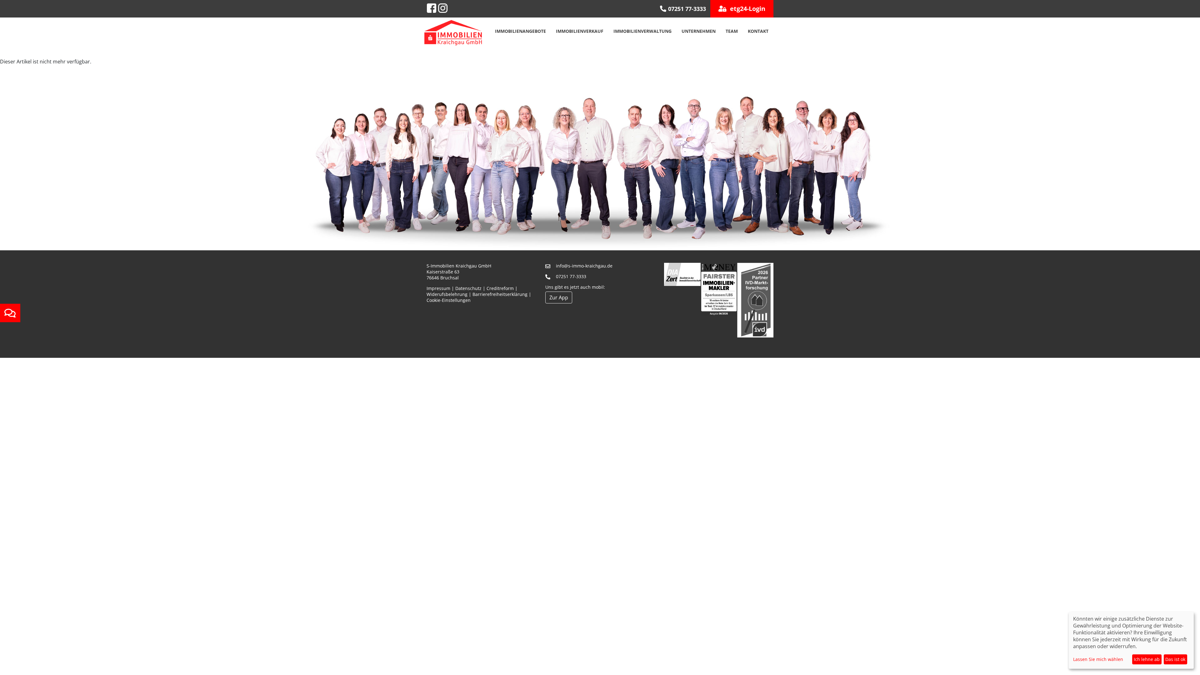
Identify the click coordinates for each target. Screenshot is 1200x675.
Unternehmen (699, 31)
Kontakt (758, 31)
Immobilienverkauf (579, 31)
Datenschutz (468, 288)
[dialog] (1131, 640)
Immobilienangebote (520, 31)
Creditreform (500, 288)
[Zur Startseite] (453, 32)
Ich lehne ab (1147, 659)
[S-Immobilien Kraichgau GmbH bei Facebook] (431, 7)
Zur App (558, 297)
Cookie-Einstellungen (449, 300)
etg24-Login (746, 8)
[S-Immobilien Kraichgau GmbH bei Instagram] (443, 7)
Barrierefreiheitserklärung (500, 294)
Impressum (438, 288)
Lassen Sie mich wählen (1098, 659)
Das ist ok (1175, 659)
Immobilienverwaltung (642, 31)
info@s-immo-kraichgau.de (584, 266)
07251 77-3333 (571, 276)
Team (732, 31)
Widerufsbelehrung (447, 294)
